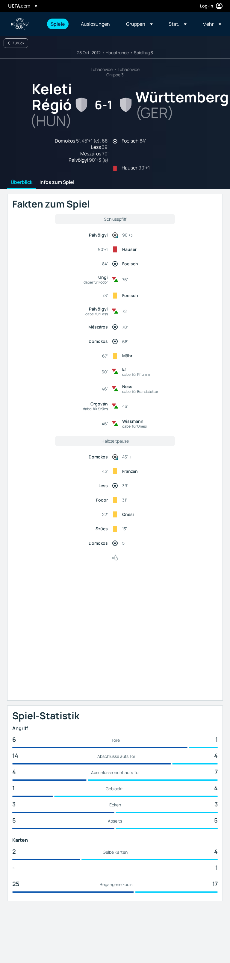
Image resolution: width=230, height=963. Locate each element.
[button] (139, 24)
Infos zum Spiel (57, 182)
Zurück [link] (18, 43)
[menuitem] (58, 24)
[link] (58, 24)
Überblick (21, 182)
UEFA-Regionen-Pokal (19, 24)
